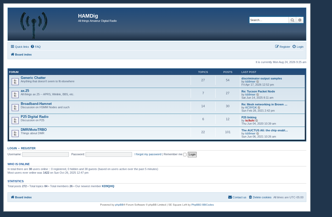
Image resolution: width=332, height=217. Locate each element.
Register (28, 148)
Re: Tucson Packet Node (258, 91)
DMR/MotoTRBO (34, 130)
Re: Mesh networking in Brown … (264, 104)
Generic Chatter (33, 78)
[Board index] (43, 24)
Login (12, 148)
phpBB (119, 204)
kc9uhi (249, 120)
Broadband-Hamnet (36, 104)
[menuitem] (35, 47)
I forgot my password (148, 154)
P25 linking (249, 117)
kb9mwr (250, 81)
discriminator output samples (261, 78)
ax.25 (25, 91)
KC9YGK (251, 107)
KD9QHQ (108, 186)
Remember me (173, 154)
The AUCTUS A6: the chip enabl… (264, 130)
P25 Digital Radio (35, 117)
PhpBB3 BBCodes (202, 204)
